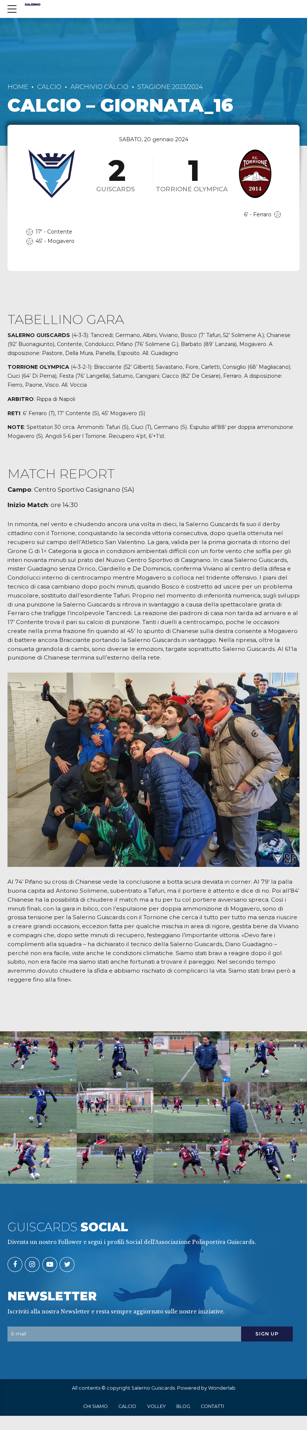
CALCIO (127, 1406)
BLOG (183, 1406)
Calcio (49, 86)
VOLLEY (156, 1406)
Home (17, 86)
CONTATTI (212, 1406)
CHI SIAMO (95, 1406)
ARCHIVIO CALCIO (99, 86)
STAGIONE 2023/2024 (170, 86)
